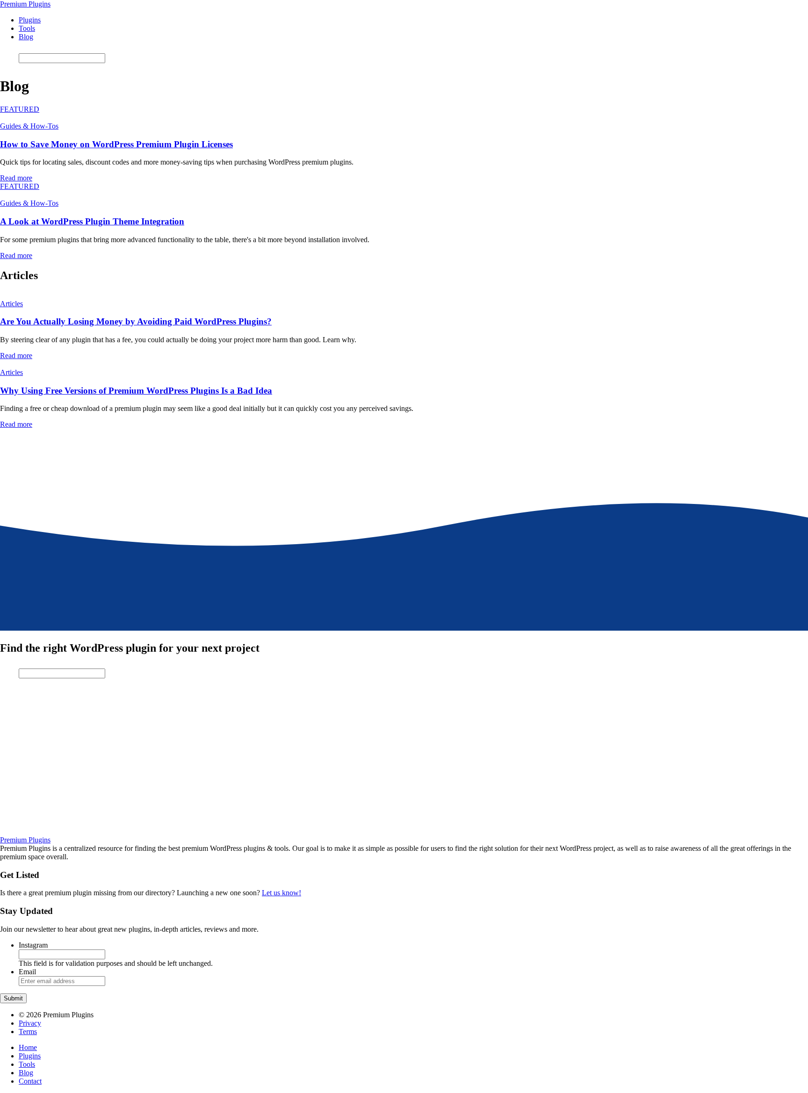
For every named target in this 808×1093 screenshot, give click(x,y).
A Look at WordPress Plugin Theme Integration (92, 221)
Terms (28, 1031)
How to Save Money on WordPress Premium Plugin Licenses (116, 144)
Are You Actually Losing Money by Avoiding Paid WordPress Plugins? (136, 321)
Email (27, 972)
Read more (16, 178)
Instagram (33, 945)
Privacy (30, 1023)
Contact (30, 1081)
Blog (26, 37)
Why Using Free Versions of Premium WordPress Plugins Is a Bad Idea (136, 390)
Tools (27, 28)
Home (28, 1047)
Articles (11, 304)
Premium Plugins (25, 4)
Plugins (30, 20)
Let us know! (281, 893)
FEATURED (19, 109)
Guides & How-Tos (29, 126)
